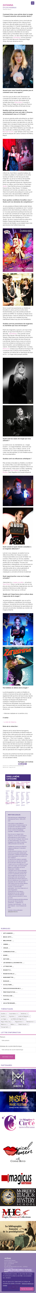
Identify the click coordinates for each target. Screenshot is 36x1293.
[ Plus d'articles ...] (10, 803)
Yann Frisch (6, 584)
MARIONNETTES (8, 977)
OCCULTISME (7, 984)
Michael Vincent (8, 132)
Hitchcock (6, 349)
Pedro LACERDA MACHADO (18, 783)
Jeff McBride (13, 333)
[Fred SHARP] (8, 785)
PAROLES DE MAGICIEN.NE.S (16, 765)
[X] (26, 764)
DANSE (5, 955)
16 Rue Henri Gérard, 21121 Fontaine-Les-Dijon (11, 1261)
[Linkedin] (21, 764)
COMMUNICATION (8, 951)
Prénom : (3, 1037)
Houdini (3, 1016)
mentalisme (17, 37)
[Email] (23, 764)
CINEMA (5, 944)
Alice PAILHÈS (13, 783)
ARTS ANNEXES (8, 933)
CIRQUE (5, 948)
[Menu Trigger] (32, 3)
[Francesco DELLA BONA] (23, 787)
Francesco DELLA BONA (23, 783)
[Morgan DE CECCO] (28, 787)
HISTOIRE (6, 959)
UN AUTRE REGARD (9, 1003)
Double (4, 1013)
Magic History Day (6, 1021)
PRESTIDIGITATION (9, 992)
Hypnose (12, 1016)
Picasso (5, 472)
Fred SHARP (7, 783)
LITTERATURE (7, 966)
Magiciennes (12, 767)
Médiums (4, 1024)
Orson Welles (14, 470)
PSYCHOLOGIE (7, 995)
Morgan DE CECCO (28, 783)
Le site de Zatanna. (10, 722)
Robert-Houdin (23, 1024)
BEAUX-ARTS (7, 937)
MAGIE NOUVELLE (8, 973)
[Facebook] (19, 764)
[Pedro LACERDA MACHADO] (18, 787)
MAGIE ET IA (7, 970)
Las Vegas (4, 1019)
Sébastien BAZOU (13, 911)
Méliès (13, 1024)
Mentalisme (30, 1021)
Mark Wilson (18, 102)
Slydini (5, 186)
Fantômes (24, 1013)
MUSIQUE (6, 981)
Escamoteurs (13, 1013)
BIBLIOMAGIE (7, 940)
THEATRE (6, 999)
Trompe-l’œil (5, 1027)
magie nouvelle (18, 582)
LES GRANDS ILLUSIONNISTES (12, 962)
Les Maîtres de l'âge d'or (18, 1019)
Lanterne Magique (24, 1016)
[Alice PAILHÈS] (13, 785)
